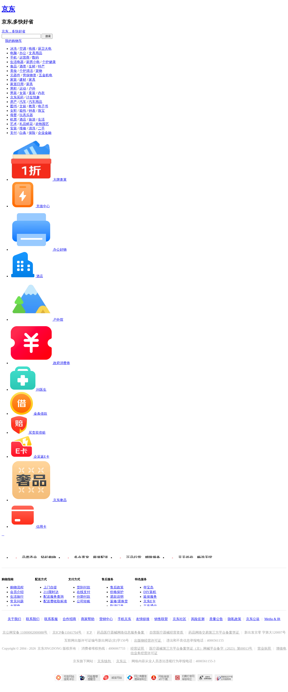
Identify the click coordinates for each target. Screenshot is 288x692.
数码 (35, 57)
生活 (41, 119)
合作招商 (69, 619)
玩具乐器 (26, 115)
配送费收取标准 (55, 601)
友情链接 (142, 619)
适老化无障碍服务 (205, 677)
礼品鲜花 (26, 124)
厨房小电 (33, 62)
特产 (41, 66)
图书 (13, 106)
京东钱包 (104, 661)
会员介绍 (17, 592)
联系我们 (32, 619)
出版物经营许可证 (148, 640)
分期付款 (83, 596)
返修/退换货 (119, 601)
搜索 (47, 36)
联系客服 (51, 619)
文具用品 (35, 53)
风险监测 (198, 619)
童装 (32, 93)
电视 (32, 48)
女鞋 (13, 110)
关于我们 (14, 619)
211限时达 (51, 592)
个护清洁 (26, 71)
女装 (22, 93)
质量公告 (216, 619)
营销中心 (106, 619)
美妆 (13, 71)
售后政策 (117, 587)
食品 (13, 66)
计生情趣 (33, 97)
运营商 (24, 57)
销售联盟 (161, 619)
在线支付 (83, 592)
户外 (32, 88)
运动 (22, 88)
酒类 (22, 66)
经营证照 (138, 648)
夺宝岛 (148, 587)
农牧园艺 (42, 124)
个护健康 (49, 62)
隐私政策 (234, 619)
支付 (13, 133)
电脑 (13, 53)
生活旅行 (17, 596)
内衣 (41, 93)
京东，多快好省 (13, 31)
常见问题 (17, 601)
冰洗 (13, 48)
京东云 (121, 661)
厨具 (29, 84)
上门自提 (50, 587)
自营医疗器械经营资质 (166, 632)
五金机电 (45, 75)
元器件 (15, 75)
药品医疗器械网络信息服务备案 (121, 632)
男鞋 (13, 88)
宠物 (38, 71)
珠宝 (41, 110)
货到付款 (83, 587)
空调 (22, 48)
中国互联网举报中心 (137, 677)
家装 (13, 79)
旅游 (32, 119)
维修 (22, 128)
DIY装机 (149, 592)
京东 (8, 9)
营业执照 (264, 648)
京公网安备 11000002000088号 (25, 632)
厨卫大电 (44, 48)
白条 (22, 133)
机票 (13, 119)
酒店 (22, 119)
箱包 (22, 110)
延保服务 (150, 596)
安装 (13, 128)
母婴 (13, 115)
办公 (22, 53)
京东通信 (150, 606)
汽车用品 (35, 102)
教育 (32, 106)
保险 (32, 133)
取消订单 (117, 606)
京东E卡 (149, 601)
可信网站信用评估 (66, 677)
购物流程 (17, 587)
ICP (90, 632)
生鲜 (32, 66)
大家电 (15, 606)
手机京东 (124, 619)
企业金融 (44, 133)
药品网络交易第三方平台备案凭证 (214, 632)
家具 (32, 79)
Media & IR (272, 619)
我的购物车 (13, 41)
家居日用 (17, 84)
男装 (13, 93)
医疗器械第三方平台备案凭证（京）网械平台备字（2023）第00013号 (201, 648)
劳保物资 (29, 75)
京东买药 (17, 97)
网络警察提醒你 (89, 677)
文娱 (22, 106)
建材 (22, 79)
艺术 (13, 124)
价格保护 (117, 592)
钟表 (32, 110)
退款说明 (117, 596)
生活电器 (17, 62)
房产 (13, 102)
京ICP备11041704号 (67, 632)
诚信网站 (113, 677)
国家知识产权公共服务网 (224, 677)
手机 (13, 57)
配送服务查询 (53, 596)
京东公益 (253, 619)
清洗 (32, 128)
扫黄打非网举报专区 (185, 677)
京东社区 (179, 619)
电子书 (43, 106)
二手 (41, 128)
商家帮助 (87, 619)
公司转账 (83, 601)
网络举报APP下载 (161, 677)
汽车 (22, 102)
